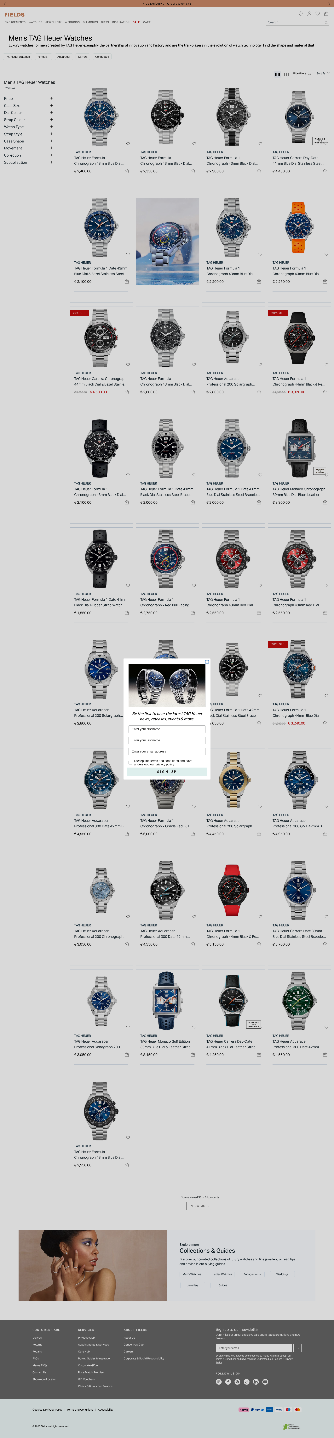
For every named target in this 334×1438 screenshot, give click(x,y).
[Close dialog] (207, 662)
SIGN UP (167, 771)
